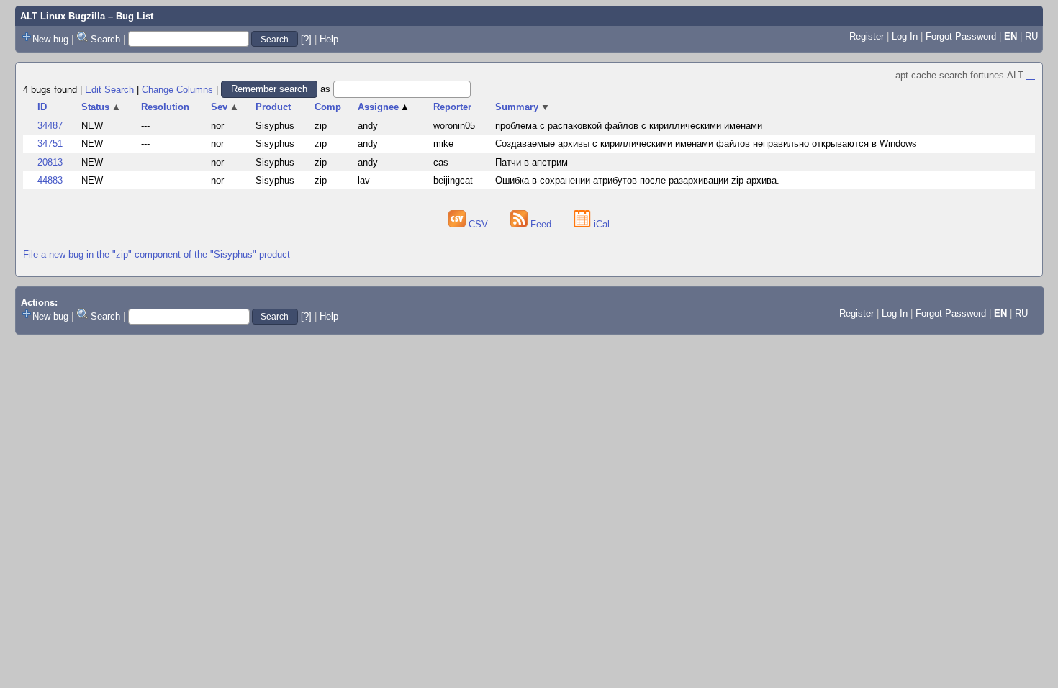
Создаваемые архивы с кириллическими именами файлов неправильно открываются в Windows (706, 143)
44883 (50, 180)
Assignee (384, 106)
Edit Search (109, 88)
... (1030, 75)
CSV (478, 224)
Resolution (165, 106)
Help (329, 39)
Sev (225, 106)
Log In (905, 36)
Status (101, 106)
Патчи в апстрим (531, 162)
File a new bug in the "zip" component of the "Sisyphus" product (156, 254)
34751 (50, 143)
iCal (600, 224)
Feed (541, 224)
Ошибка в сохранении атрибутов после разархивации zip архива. (637, 180)
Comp (328, 106)
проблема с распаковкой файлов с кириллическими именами (628, 125)
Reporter (452, 106)
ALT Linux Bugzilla (62, 16)
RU (1031, 36)
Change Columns (177, 88)
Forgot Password (961, 36)
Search (105, 39)
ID (42, 106)
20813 (50, 162)
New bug (50, 39)
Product (273, 106)
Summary (522, 106)
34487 (50, 125)
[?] (306, 39)
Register (866, 36)
